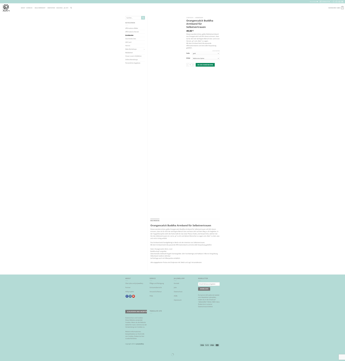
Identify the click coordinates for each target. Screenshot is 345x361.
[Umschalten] (144, 49)
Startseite (189, 17)
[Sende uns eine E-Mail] (339, 1)
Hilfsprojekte (129, 292)
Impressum (178, 300)
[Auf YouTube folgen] (342, 1)
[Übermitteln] (143, 18)
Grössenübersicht (156, 287)
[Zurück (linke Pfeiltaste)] (2, 358)
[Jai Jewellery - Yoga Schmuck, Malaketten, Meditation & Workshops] (9, 7)
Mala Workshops (131, 49)
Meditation (51, 8)
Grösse (188, 58)
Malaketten (129, 53)
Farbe (188, 53)
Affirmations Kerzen (132, 32)
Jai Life (66, 8)
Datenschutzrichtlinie (205, 307)
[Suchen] (71, 8)
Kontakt (176, 283)
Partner (128, 287)
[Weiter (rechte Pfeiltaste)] (7, 358)
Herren (127, 46)
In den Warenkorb (205, 65)
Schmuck (29, 8)
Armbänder (129, 35)
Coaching (59, 8)
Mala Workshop (40, 8)
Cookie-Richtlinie (131, 338)
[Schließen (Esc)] (2, 350)
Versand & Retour (156, 292)
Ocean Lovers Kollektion (133, 56)
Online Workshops (131, 60)
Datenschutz (178, 292)
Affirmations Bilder (131, 28)
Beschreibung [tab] (154, 220)
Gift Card (128, 42)
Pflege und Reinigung (157, 283)
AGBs (175, 296)
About (23, 8)
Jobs (175, 287)
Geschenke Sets (130, 39)
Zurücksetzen (216, 50)
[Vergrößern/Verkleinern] (7, 350)
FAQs (151, 296)
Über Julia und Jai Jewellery (134, 283)
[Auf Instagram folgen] (336, 1)
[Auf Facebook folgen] (333, 1)
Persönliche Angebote (132, 63)
